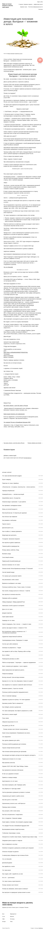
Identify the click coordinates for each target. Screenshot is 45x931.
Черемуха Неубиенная (8, 490)
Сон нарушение (6, 736)
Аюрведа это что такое (8, 620)
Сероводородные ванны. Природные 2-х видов (15, 640)
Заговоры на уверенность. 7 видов (11, 647)
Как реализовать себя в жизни (10, 579)
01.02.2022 (41, 725)
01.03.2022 (41, 703)
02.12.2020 (41, 788)
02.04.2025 (41, 490)
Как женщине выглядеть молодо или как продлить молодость (19, 755)
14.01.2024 (41, 553)
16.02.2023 (41, 632)
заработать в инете (18, 53)
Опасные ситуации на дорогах (10, 851)
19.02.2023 (41, 620)
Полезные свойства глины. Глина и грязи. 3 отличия (16, 587)
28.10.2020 (41, 799)
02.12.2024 (41, 512)
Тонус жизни (5, 718)
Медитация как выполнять (9, 535)
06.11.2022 (41, 692)
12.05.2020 (41, 807)
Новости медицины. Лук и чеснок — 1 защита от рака (16, 624)
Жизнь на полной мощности (9, 509)
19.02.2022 (41, 710)
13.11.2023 (41, 564)
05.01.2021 (41, 777)
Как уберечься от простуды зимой (11, 788)
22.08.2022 (41, 695)
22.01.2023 (41, 677)
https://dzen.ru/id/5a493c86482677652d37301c (16, 352)
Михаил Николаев (11, 53)
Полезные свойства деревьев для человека (14, 744)
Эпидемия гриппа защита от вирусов (12, 840)
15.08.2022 (41, 699)
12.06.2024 (41, 542)
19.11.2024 (41, 516)
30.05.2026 (41, 479)
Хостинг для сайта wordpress (10, 644)
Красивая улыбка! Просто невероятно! (12, 703)
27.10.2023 (41, 575)
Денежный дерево (7, 862)
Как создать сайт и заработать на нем (12, 874)
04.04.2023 (41, 594)
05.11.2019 (41, 855)
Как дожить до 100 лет (8, 725)
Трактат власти (6, 524)
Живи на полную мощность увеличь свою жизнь (7, 5)
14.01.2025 (41, 501)
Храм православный (7, 616)
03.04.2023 (41, 598)
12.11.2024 (41, 520)
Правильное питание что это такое (11, 759)
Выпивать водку (6, 553)
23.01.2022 (41, 729)
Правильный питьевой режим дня (11, 561)
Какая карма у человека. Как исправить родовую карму (17, 822)
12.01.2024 (41, 557)
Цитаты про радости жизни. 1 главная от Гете (14, 627)
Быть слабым (5, 655)
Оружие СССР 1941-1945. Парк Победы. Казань (15, 766)
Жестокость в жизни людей (9, 714)
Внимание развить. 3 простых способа (12, 688)
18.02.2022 (41, 714)
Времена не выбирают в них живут (11, 583)
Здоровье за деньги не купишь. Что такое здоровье (16, 699)
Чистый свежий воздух (8, 572)
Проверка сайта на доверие (9, 598)
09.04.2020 (41, 821)
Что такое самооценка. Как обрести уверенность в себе (17, 710)
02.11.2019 (41, 862)
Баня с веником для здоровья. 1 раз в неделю (14, 666)
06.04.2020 (41, 825)
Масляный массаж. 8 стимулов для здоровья (14, 513)
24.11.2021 (41, 747)
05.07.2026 (41, 475)
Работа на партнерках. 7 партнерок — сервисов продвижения (19, 662)
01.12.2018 (41, 881)
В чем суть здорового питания (10, 773)
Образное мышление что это (10, 721)
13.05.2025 (41, 483)
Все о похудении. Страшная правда (12, 818)
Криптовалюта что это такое (9, 781)
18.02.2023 (41, 627)
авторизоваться (27, 457)
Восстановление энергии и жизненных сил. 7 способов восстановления (14, 632)
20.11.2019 (41, 844)
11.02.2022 (41, 718)
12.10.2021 (41, 766)
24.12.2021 (41, 740)
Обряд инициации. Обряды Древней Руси (13, 602)
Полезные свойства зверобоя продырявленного (15, 692)
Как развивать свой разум (9, 520)
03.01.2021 (41, 781)
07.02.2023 (41, 669)
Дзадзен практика (7, 613)
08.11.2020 (41, 795)
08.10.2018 (41, 884)
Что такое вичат (6, 870)
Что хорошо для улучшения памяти (11, 576)
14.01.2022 (41, 732)
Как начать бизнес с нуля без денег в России (16, 405)
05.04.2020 (41, 829)
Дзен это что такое (7, 609)
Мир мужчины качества (8, 762)
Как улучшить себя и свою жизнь (11, 810)
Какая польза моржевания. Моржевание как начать (16, 733)
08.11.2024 (41, 523)
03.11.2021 (41, 755)
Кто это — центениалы (8, 877)
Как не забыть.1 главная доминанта (12, 531)
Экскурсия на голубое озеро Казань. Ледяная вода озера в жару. (19, 836)
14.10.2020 (41, 803)
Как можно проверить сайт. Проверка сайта (14, 784)
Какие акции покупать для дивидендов (14, 414)
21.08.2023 (41, 579)
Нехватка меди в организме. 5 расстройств (14, 501)
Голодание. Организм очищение (11, 538)
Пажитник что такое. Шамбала (10, 483)
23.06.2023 (41, 583)
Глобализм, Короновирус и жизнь (11, 833)
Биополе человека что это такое (11, 564)
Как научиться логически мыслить (11, 594)
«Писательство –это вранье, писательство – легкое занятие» (18, 487)
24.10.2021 (41, 762)
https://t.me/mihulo (8, 355)
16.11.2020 (41, 792)
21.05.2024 (41, 546)
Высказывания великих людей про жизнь (13, 829)
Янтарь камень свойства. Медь (10, 550)
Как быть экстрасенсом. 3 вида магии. (12, 814)
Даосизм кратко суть (7, 527)
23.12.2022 (41, 688)
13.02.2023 (41, 640)
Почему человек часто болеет (34, 443)
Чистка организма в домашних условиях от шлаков (16, 792)
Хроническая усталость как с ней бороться (13, 803)
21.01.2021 (41, 773)
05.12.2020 (41, 784)
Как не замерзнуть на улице (9, 844)
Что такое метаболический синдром (12, 475)
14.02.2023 (41, 636)
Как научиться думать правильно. (11, 542)
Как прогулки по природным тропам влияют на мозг (16, 892)
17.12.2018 (41, 877)
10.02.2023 (41, 666)
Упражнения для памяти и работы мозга (13, 796)
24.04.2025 (41, 486)
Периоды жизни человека (9, 807)
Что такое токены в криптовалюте (11, 881)
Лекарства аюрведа (7, 673)
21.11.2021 (41, 751)
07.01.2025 (41, 509)
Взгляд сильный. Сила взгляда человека (13, 677)
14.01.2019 (41, 870)
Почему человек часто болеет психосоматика (15, 729)
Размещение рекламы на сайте (10, 658)
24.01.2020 (41, 840)
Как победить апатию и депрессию (11, 707)
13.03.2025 (41, 494)
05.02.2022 (41, 721)
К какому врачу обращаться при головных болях (15, 855)
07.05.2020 (41, 810)
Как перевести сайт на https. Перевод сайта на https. (16, 651)
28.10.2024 (41, 531)
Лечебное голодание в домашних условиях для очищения (18, 848)
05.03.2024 (41, 549)
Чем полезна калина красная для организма (14, 751)
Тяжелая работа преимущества (10, 546)
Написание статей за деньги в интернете (13, 605)
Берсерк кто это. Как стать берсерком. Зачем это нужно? (17, 681)
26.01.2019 (41, 866)
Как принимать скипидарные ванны (11, 505)
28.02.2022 (41, 706)
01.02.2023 (41, 673)
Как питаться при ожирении (9, 516)
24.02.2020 (41, 836)
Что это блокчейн (8, 267)
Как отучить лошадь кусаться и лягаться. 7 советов (16, 590)
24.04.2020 (41, 814)
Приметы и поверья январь (9, 777)
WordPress (41, 928)
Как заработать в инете (8, 866)
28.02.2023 (41, 601)
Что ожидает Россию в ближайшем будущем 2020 (17, 422)
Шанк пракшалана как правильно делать (13, 670)
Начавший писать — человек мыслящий (13, 494)
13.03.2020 (41, 833)
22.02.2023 (41, 609)
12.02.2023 (41, 655)
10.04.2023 (41, 590)
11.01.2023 (41, 684)
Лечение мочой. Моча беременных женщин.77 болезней (17, 568)
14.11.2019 (41, 847)
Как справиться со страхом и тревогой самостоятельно (17, 684)
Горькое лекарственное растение (11, 747)
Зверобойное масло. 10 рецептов (11, 498)
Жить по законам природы (9, 696)
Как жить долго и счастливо (9, 799)
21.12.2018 (41, 873)
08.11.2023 (41, 568)
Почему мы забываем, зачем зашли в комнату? (15, 888)
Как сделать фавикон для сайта (10, 740)
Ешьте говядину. (6, 479)
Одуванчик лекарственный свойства (12, 636)
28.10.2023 (41, 572)
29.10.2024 (41, 527)
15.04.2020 (41, 818)
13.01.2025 (41, 505)
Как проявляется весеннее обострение (12, 770)
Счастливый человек (7, 557)
